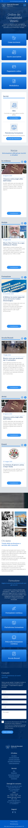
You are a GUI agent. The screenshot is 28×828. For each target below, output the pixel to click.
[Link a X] (15, 813)
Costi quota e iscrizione (14, 775)
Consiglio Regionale (14, 757)
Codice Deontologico (14, 763)
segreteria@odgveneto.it (14, 800)
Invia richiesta (7, 732)
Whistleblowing (14, 824)
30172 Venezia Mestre (14, 789)
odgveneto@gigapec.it (15, 802)
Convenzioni (14, 778)
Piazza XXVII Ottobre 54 (14, 787)
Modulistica (14, 773)
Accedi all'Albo (14, 118)
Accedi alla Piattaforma (14, 138)
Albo (14, 771)
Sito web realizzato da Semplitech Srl (14, 826)
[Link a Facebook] (13, 813)
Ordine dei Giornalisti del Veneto (11, 550)
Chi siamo (14, 756)
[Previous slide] (22, 162)
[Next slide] (25, 162)
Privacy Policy (14, 821)
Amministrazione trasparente (17, 1)
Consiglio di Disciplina (14, 759)
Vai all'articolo (14, 213)
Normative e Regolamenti (14, 761)
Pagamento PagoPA (14, 776)
